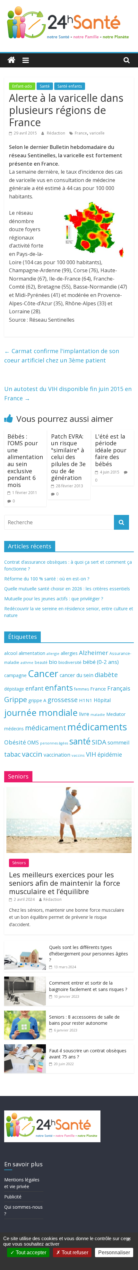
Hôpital (102, 700)
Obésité (15, 742)
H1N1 (85, 700)
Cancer (43, 673)
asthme (27, 662)
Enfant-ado (22, 86)
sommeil (118, 742)
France (81, 133)
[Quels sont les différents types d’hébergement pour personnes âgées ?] (25, 944)
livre (84, 714)
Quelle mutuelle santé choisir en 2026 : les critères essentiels (67, 589)
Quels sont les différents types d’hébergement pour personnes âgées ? (88, 953)
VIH (91, 754)
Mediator (115, 714)
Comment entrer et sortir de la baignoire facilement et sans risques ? (88, 986)
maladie (98, 714)
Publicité (13, 1197)
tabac (12, 754)
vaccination (57, 754)
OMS (33, 742)
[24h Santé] (11, 60)
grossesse (62, 699)
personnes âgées (54, 743)
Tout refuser (74, 1252)
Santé (45, 86)
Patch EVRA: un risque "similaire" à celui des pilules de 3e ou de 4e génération (68, 457)
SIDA (99, 741)
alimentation (32, 653)
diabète (106, 674)
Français (118, 688)
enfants (59, 687)
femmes (81, 689)
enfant (34, 688)
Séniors (19, 863)
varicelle (97, 133)
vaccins (78, 755)
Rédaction (56, 133)
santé (80, 741)
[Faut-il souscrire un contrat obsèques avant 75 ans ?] (25, 1048)
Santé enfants (69, 86)
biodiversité (70, 662)
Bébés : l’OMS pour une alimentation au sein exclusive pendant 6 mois (25, 460)
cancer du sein (76, 675)
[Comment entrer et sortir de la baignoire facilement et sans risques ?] (25, 980)
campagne (15, 675)
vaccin (32, 754)
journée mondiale (41, 712)
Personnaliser (114, 1252)
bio (53, 661)
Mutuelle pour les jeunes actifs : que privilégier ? (53, 599)
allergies (69, 653)
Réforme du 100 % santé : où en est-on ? (46, 579)
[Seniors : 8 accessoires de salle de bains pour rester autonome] (25, 1014)
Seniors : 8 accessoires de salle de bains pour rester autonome (84, 1020)
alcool (10, 653)
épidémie (110, 754)
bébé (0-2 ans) (101, 661)
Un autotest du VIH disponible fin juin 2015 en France (68, 393)
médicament (45, 727)
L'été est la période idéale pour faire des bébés (110, 450)
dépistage (14, 689)
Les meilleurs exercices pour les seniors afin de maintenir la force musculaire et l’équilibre (64, 883)
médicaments (97, 726)
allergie (53, 653)
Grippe (15, 699)
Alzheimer (93, 652)
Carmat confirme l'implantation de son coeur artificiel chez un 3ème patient (61, 355)
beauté (41, 662)
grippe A (37, 700)
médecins (14, 729)
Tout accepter (30, 1252)
